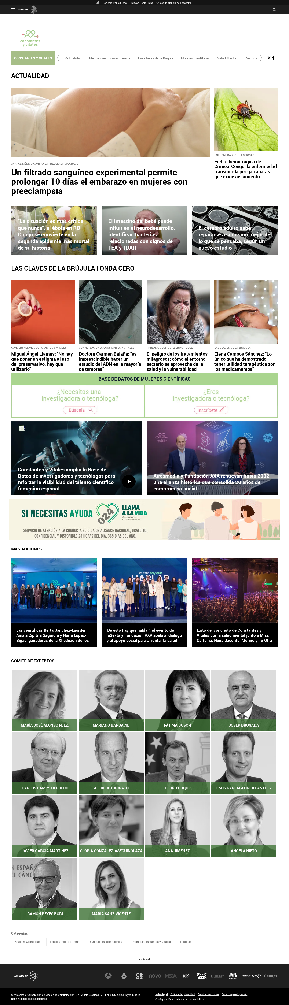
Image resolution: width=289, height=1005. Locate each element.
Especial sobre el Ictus (64, 942)
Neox (139, 976)
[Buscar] (274, 9)
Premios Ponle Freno (141, 2)
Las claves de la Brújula (155, 58)
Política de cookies (208, 994)
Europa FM (217, 976)
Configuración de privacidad (171, 999)
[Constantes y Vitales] (30, 38)
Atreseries (186, 976)
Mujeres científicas (195, 58)
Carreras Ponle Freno (115, 2)
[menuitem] (73, 58)
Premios (251, 58)
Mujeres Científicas (27, 942)
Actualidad (73, 58)
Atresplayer (251, 976)
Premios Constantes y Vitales (151, 942)
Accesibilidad (197, 999)
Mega (170, 976)
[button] (58, 58)
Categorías (19, 933)
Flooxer (270, 976)
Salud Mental (227, 58)
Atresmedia (26, 976)
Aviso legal (161, 994)
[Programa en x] (269, 58)
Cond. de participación (234, 994)
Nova (155, 976)
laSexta (124, 976)
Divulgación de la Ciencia (105, 942)
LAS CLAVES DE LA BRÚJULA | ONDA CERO (73, 268)
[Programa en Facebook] (273, 58)
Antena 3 (108, 976)
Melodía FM (233, 976)
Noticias (185, 942)
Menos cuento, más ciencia (110, 58)
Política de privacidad (182, 994)
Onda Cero (201, 976)
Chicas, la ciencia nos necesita (173, 2)
